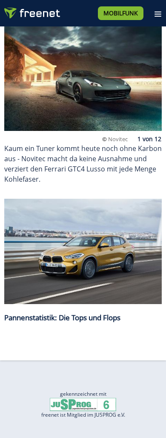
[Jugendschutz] (83, 403)
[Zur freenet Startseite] (31, 11)
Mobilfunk (120, 13)
